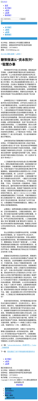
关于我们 (8, 8)
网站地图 (19, 385)
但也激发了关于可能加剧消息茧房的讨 (21, 351)
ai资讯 (7, 10)
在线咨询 (8, 393)
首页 (6, 5)
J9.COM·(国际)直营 (7, 54)
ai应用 (7, 13)
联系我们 (8, 15)
